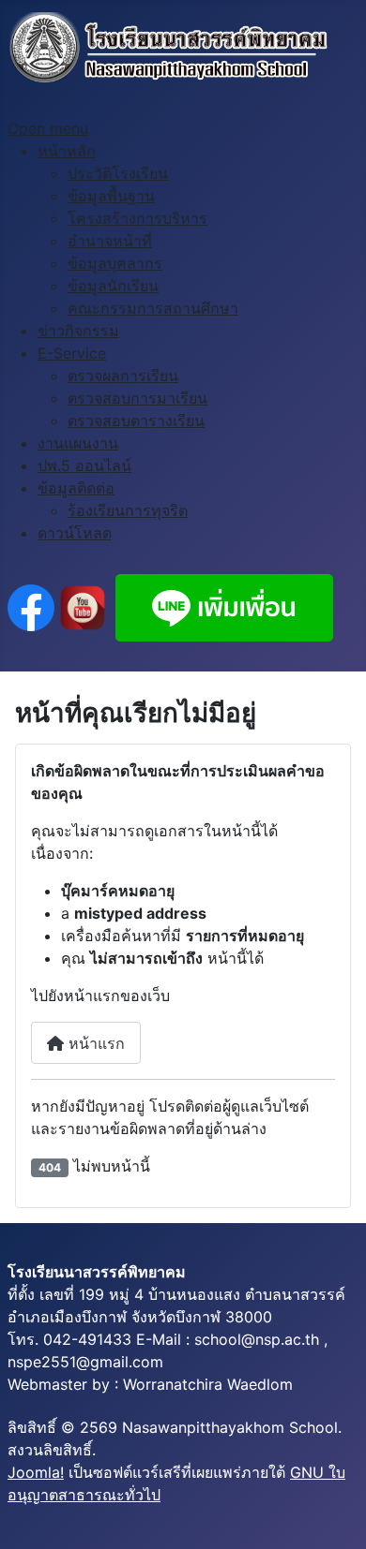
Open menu (48, 128)
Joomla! (36, 1472)
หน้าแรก (94, 1043)
